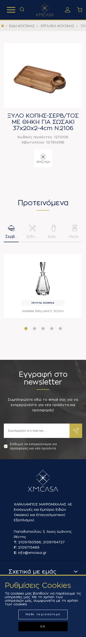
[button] (26, 328)
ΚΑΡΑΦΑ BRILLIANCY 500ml (43, 311)
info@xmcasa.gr (32, 552)
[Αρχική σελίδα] (2, 26)
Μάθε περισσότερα (43, 614)
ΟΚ (42, 626)
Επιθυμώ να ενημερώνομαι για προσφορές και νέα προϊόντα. (33, 446)
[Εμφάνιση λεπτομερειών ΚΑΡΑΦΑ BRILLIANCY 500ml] (43, 277)
